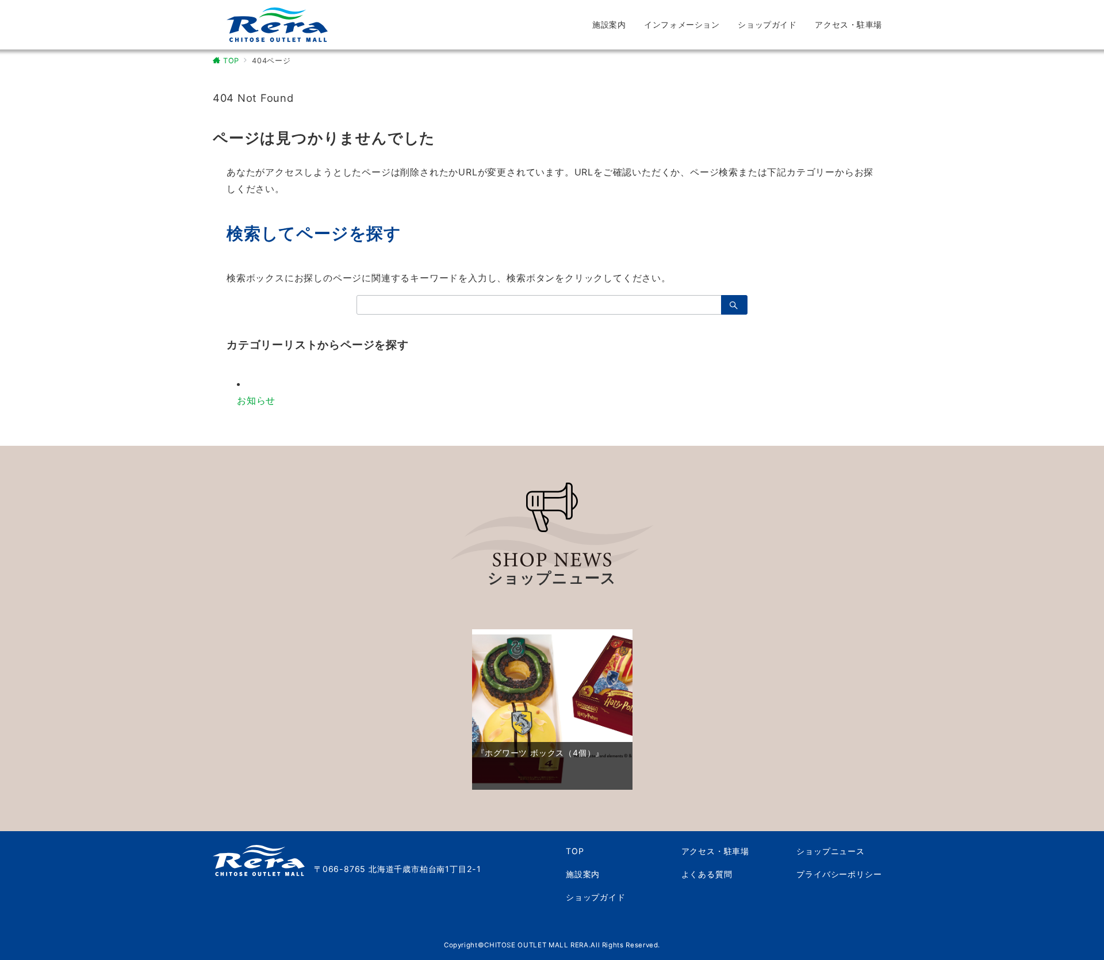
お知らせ (256, 400)
